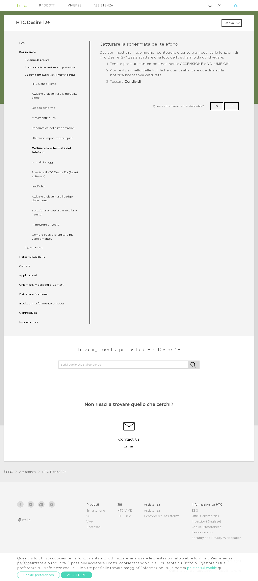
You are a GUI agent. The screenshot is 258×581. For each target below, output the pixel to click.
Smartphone (95, 510)
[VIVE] (235, 5)
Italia (26, 520)
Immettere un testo (45, 224)
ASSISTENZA (103, 5)
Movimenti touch (44, 117)
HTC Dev (124, 516)
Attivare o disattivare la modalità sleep (55, 95)
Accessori (93, 527)
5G (88, 516)
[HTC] (22, 5)
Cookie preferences (38, 575)
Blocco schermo (43, 107)
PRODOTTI (47, 5)
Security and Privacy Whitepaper (216, 538)
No (231, 106)
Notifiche (38, 186)
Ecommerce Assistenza (162, 516)
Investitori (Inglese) (206, 521)
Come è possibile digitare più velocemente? (53, 236)
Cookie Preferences (206, 527)
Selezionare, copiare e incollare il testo (54, 212)
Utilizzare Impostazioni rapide (53, 138)
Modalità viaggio (43, 162)
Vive (89, 521)
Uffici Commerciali (205, 516)
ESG (195, 510)
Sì (216, 106)
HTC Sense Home (44, 83)
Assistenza (27, 472)
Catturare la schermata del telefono (51, 150)
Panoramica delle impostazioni (53, 128)
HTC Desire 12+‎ (54, 472)
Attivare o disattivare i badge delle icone (52, 198)
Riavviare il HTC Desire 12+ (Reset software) (55, 174)
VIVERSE (75, 5)
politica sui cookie (202, 568)
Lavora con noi (202, 532)
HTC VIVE (124, 510)
